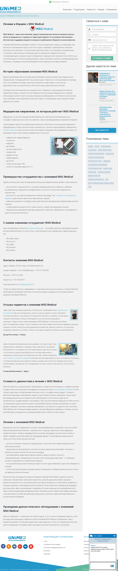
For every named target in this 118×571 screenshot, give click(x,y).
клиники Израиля (10, 130)
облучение (92, 172)
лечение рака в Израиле (63, 389)
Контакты (47, 551)
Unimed (2, 16)
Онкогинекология (104, 150)
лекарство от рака (95, 161)
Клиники (67, 9)
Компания (112, 9)
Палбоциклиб (106, 146)
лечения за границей (35, 228)
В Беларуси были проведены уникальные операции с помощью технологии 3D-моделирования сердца (107, 112)
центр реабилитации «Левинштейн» (101, 183)
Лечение (87, 544)
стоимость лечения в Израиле (18, 358)
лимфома (106, 161)
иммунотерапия (94, 176)
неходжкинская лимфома (97, 165)
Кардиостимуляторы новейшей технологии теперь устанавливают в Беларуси (107, 93)
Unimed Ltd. (4, 569)
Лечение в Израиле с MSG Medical (27, 16)
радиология (107, 168)
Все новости (102, 130)
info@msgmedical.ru (26, 284)
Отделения (79, 9)
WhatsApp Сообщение (60, 2)
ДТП (106, 179)
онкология (92, 150)
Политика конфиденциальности (54, 547)
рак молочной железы (96, 154)
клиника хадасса (104, 172)
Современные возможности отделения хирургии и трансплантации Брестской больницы (107, 77)
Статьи (86, 547)
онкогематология (94, 168)
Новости (91, 9)
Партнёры (47, 554)
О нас (46, 541)
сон (89, 187)
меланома (110, 154)
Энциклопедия (89, 554)
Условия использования (52, 544)
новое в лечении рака (96, 157)
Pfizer (97, 146)
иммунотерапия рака (96, 179)
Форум (101, 9)
